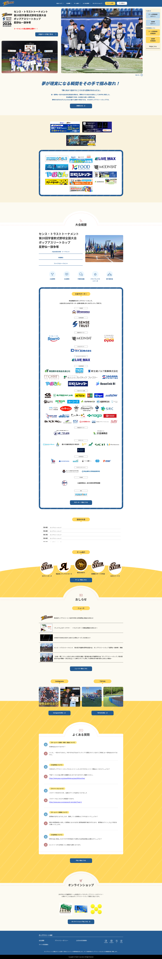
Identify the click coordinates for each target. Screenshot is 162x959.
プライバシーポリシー (61, 940)
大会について (59, 3)
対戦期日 (60, 257)
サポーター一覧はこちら (81, 502)
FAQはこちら (153, 46)
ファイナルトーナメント (61, 263)
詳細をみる (80, 106)
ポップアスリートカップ (52, 527)
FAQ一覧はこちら (81, 860)
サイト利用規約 (43, 944)
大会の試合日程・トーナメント (61, 252)
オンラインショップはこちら (80, 921)
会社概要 (41, 940)
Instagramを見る (58, 713)
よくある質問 (86, 3)
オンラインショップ (97, 3)
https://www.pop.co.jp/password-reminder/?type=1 (65, 802)
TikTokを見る (101, 713)
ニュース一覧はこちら (81, 668)
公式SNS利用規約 (81, 940)
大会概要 (68, 3)
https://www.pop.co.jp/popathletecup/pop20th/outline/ (67, 778)
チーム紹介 (76, 3)
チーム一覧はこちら (81, 580)
